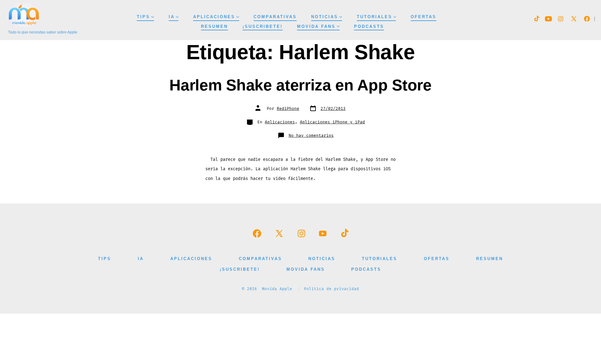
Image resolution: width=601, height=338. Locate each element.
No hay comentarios (311, 135)
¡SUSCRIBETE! (263, 26)
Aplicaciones (214, 16)
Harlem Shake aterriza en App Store (300, 85)
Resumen (214, 26)
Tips (143, 16)
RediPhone (288, 108)
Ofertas (423, 16)
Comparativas (275, 16)
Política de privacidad (331, 289)
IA (172, 16)
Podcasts (369, 26)
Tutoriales (374, 16)
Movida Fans (316, 26)
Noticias (324, 16)
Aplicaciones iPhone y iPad (332, 122)
